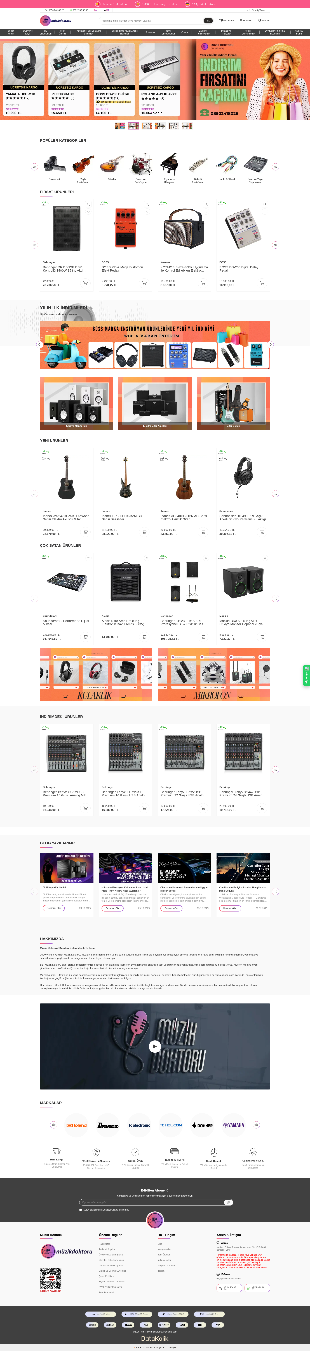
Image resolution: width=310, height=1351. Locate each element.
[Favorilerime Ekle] (88, 211)
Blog (160, 1244)
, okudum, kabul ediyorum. (106, 1210)
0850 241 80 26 (56, 10)
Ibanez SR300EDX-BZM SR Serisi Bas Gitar (122, 517)
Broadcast (150, 32)
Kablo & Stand (299, 32)
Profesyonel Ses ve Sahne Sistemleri (88, 32)
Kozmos (165, 262)
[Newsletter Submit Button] (228, 1202)
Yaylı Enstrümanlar (168, 32)
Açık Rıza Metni (106, 1292)
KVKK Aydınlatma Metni (110, 1287)
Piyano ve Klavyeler (226, 32)
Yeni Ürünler (164, 1254)
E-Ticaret (144, 1347)
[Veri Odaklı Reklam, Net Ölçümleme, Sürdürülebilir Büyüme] (155, 1340)
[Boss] (155, 345)
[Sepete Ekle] (85, 283)
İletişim (161, 1271)
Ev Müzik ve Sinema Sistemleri (275, 32)
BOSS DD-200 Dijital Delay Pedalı (238, 269)
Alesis (105, 615)
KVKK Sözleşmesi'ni (93, 1210)
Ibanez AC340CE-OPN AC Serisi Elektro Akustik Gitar (184, 517)
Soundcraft (50, 615)
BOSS (105, 262)
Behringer (49, 262)
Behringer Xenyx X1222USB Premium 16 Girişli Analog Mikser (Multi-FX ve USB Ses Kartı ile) (66, 793)
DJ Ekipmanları (45, 32)
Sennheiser (226, 511)
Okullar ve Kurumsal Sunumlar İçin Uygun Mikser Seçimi (184, 889)
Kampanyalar (164, 1249)
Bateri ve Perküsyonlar (203, 32)
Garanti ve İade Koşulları (111, 1265)
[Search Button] (208, 20)
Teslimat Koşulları (107, 1249)
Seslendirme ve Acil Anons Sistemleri (125, 32)
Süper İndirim (11, 32)
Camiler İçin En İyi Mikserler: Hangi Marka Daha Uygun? (242, 889)
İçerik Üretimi (62, 32)
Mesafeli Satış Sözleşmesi (111, 1260)
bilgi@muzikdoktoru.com (229, 1278)
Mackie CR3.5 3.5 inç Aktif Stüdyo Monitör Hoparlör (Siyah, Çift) (242, 622)
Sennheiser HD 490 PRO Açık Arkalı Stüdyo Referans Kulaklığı (242, 517)
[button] (149, 112)
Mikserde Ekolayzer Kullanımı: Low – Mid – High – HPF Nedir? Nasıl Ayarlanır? (126, 889)
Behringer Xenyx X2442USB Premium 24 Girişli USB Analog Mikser (241, 793)
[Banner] (96, 674)
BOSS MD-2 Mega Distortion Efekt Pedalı (122, 269)
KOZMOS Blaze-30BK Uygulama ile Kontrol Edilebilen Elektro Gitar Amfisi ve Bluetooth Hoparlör (184, 269)
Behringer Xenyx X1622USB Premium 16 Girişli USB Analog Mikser (124, 793)
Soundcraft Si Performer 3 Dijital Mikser (66, 622)
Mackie (223, 615)
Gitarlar (185, 32)
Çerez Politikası (106, 1276)
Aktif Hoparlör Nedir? (54, 887)
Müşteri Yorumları (166, 1265)
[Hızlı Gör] (88, 204)
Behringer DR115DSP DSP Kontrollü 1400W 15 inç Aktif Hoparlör (63, 269)
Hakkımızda (104, 1244)
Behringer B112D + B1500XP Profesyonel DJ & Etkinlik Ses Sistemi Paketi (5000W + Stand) (183, 622)
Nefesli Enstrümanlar (248, 32)
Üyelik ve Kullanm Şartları (111, 1254)
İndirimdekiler (164, 1260)
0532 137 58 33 (80, 10)
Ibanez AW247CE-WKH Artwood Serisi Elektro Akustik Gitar (66, 517)
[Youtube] (107, 10)
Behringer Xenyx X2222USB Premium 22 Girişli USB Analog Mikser (183, 793)
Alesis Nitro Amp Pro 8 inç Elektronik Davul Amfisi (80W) (123, 622)
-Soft (137, 1347)
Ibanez (47, 511)
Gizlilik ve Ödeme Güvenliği (112, 1271)
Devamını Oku (54, 908)
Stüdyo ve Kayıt (28, 32)
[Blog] (96, 10)
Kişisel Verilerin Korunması (112, 1281)
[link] (155, 79)
